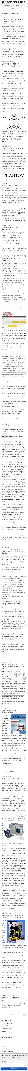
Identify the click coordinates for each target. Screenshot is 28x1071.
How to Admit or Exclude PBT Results (6, 723)
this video (18, 783)
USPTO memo (7, 601)
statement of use (7, 449)
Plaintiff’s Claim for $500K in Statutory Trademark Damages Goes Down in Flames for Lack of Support (13, 65)
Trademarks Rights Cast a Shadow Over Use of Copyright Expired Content (12, 21)
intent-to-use (10, 444)
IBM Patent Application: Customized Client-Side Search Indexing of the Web (13, 666)
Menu (14, 8)
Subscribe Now (14, 1068)
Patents (4, 1041)
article (10, 860)
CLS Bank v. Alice (13, 569)
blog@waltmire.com (10, 1025)
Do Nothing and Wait (8, 425)
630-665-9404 (9, 1023)
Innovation (4, 1046)
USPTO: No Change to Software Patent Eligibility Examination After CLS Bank (13, 551)
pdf (3, 937)
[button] (14, 1056)
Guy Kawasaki (5, 783)
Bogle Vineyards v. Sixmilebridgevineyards (15, 218)
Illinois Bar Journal (6, 718)
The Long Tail (18, 843)
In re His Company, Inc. (9, 418)
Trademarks (5, 1043)
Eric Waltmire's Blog (13, 2)
